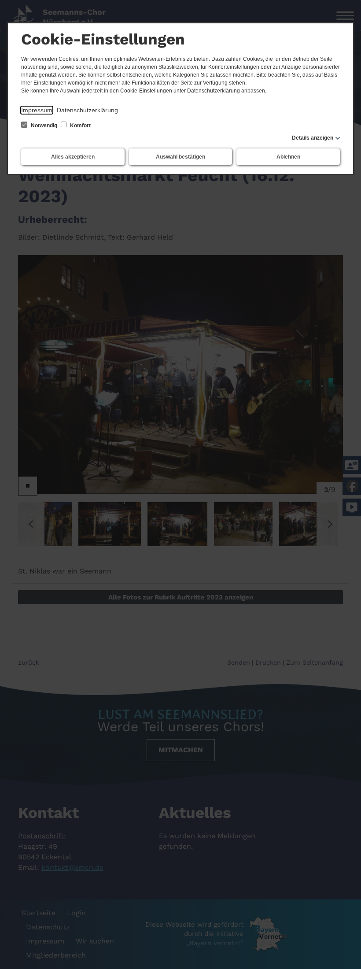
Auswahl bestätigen (180, 157)
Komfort (80, 125)
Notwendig (44, 125)
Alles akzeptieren (73, 157)
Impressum (36, 110)
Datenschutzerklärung (87, 110)
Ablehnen (288, 157)
